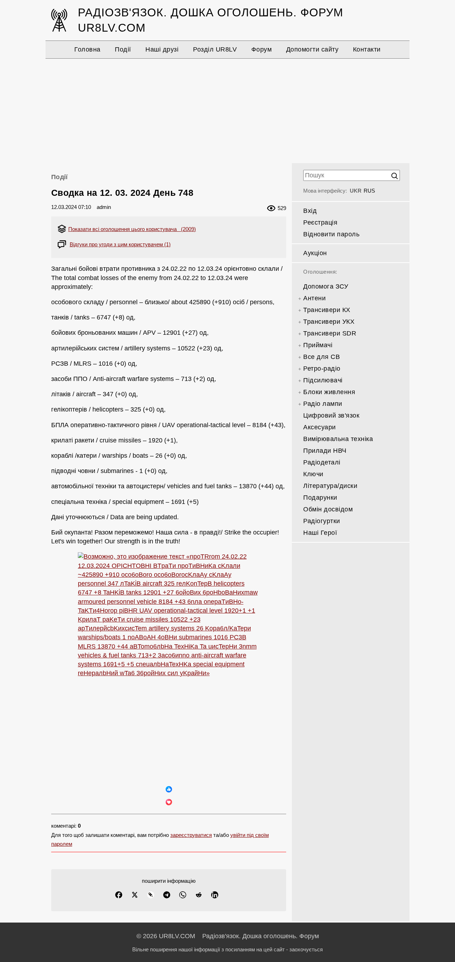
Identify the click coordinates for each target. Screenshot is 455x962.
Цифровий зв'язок (331, 415)
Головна (87, 49)
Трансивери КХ (326, 309)
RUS (369, 191)
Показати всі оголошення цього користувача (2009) (132, 229)
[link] (168, 666)
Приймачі (317, 345)
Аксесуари (319, 427)
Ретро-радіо (322, 368)
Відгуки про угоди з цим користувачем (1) (120, 244)
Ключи (313, 474)
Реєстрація (320, 222)
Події (123, 49)
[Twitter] (134, 894)
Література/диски (330, 485)
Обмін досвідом (328, 509)
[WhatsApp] (182, 894)
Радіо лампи (322, 403)
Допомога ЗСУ (325, 286)
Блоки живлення (329, 392)
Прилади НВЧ (325, 450)
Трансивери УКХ (328, 321)
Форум (261, 49)
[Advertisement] (228, 110)
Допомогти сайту (312, 49)
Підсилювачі (323, 380)
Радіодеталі (322, 462)
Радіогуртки (321, 521)
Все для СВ (321, 356)
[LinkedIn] (214, 894)
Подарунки (320, 497)
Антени (314, 298)
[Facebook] (118, 894)
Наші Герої (320, 532)
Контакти (367, 49)
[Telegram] (166, 894)
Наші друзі (161, 49)
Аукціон (315, 253)
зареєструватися (191, 835)
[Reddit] (198, 894)
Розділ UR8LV (215, 49)
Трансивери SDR (329, 333)
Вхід (310, 210)
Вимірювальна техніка (338, 438)
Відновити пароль (331, 234)
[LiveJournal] (150, 894)
